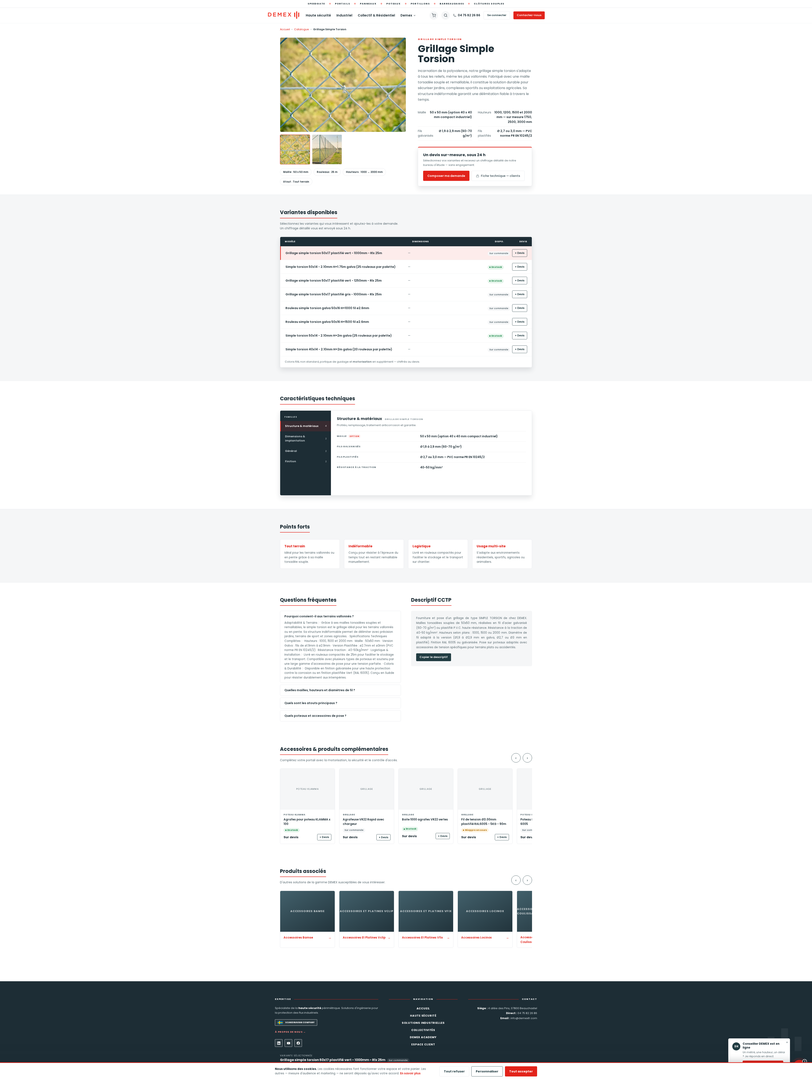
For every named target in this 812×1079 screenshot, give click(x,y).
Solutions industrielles (423, 1023)
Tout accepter (521, 1071)
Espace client (423, 1044)
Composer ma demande (446, 176)
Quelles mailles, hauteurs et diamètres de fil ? (319, 690)
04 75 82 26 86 (469, 15)
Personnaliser (487, 1071)
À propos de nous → (290, 1032)
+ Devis (519, 253)
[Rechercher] (445, 15)
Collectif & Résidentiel (376, 15)
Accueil (285, 29)
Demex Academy (423, 1037)
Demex (406, 15)
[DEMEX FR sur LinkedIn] (279, 1043)
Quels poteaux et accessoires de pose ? (315, 716)
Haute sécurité (318, 15)
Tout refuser (454, 1071)
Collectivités (423, 1030)
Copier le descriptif (434, 657)
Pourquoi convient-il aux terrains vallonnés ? (319, 616)
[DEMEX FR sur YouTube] (288, 1043)
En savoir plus (410, 1073)
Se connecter (496, 15)
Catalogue (301, 29)
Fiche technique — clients (500, 176)
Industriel (344, 15)
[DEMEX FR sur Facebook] (298, 1043)
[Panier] (433, 15)
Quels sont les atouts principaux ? (310, 703)
